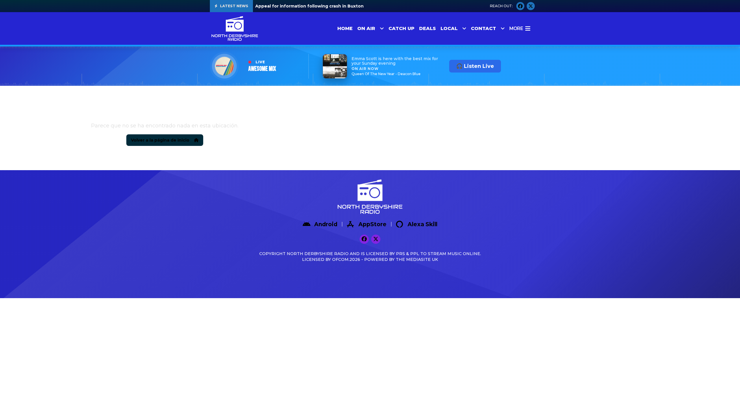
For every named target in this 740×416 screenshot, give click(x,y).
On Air (366, 28)
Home (345, 28)
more (516, 28)
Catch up (401, 28)
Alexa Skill (422, 224)
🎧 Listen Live (475, 66)
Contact (483, 28)
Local (449, 28)
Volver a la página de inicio (160, 140)
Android (325, 224)
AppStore (372, 224)
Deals (427, 28)
